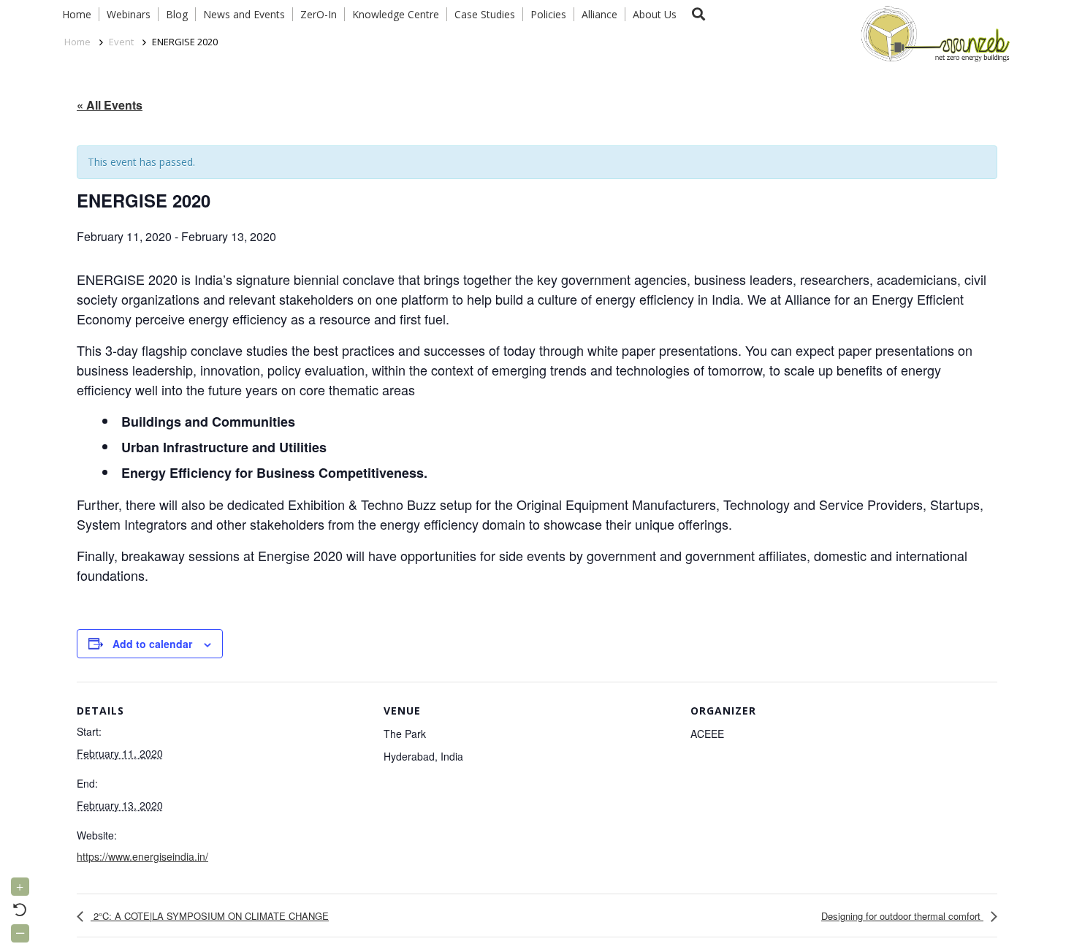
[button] (698, 14)
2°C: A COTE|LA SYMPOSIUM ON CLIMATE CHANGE (210, 916)
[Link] (932, 33)
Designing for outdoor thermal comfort (902, 916)
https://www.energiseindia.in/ (142, 856)
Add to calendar (152, 643)
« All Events (109, 104)
